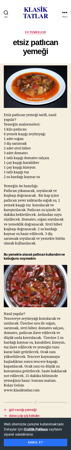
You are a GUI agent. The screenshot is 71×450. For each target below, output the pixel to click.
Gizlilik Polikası (36, 429)
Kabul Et (35, 442)
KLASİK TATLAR (35, 12)
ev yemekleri (35, 32)
